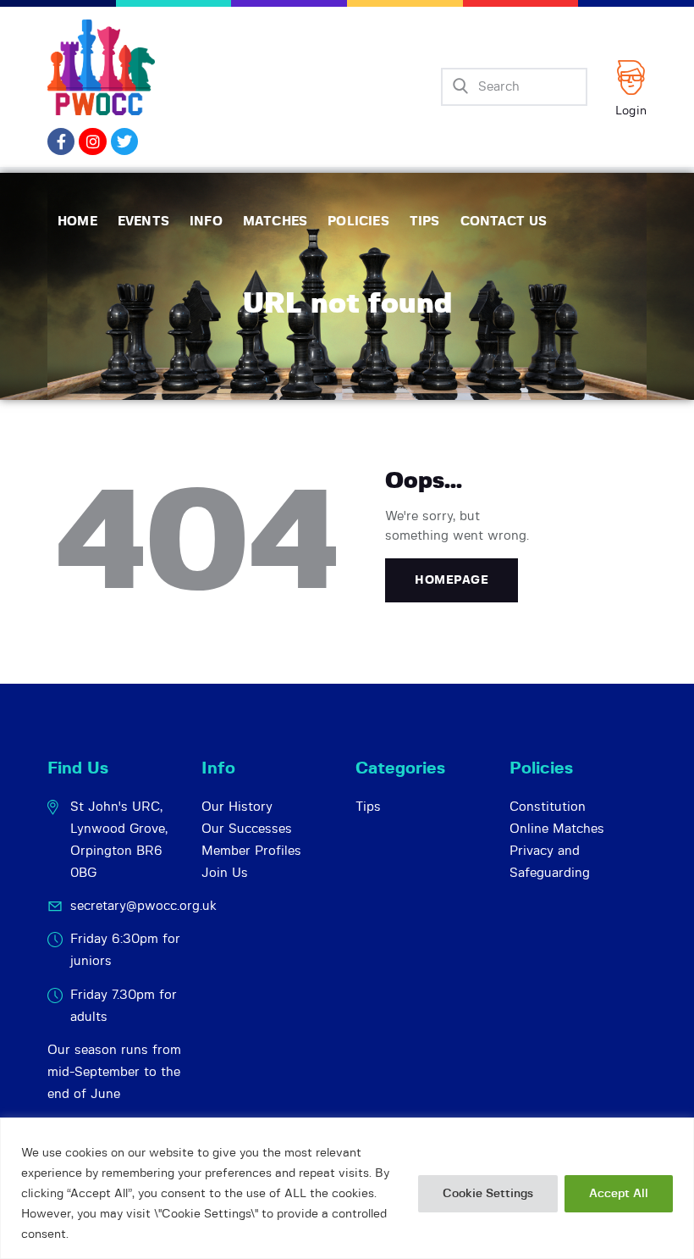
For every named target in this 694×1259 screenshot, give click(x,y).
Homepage (451, 580)
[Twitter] (124, 141)
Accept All (618, 1194)
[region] (347, 1188)
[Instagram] (92, 141)
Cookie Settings (488, 1194)
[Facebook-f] (60, 141)
